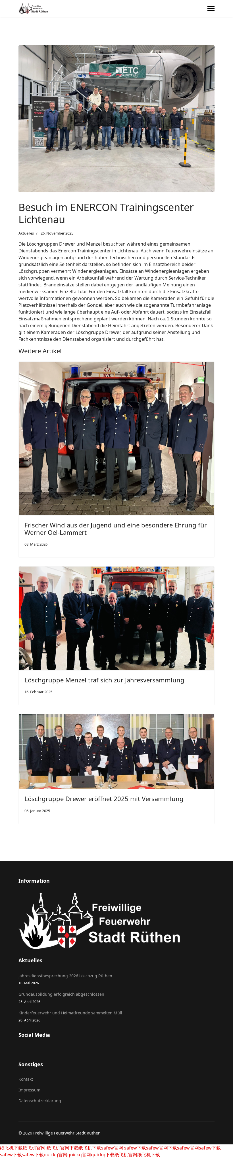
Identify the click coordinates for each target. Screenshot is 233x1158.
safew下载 (134, 1148)
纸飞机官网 (34, 1148)
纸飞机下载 (11, 1148)
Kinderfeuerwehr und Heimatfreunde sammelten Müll (70, 1016)
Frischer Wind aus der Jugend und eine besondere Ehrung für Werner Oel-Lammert (115, 529)
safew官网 (112, 1148)
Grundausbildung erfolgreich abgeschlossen (61, 997)
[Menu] (211, 8)
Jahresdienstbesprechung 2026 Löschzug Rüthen (65, 979)
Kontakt (25, 1079)
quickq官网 (55, 1154)
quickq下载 (103, 1154)
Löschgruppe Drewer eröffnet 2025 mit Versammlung (104, 798)
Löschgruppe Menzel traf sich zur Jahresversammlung (104, 680)
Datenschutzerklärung (39, 1100)
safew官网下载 (161, 1148)
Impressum (29, 1090)
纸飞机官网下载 (61, 1148)
